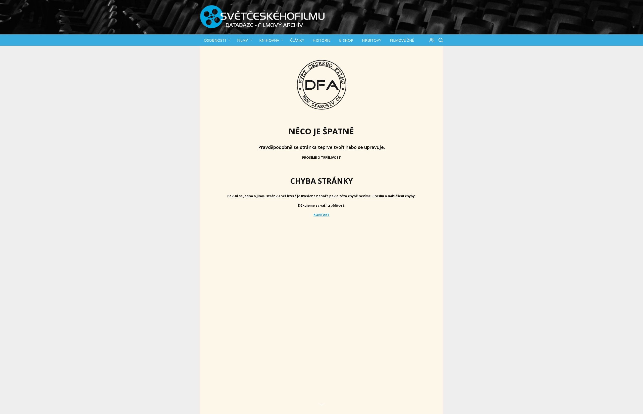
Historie (322, 40)
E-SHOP (346, 40)
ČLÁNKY (297, 40)
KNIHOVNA (269, 40)
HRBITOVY (371, 40)
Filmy (242, 40)
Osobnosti (215, 40)
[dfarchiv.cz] (262, 17)
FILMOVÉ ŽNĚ (402, 40)
